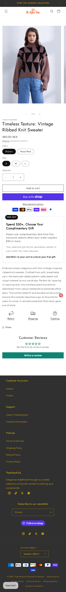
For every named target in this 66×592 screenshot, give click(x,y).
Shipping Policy (14, 448)
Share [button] (8, 327)
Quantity (6, 170)
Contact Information (16, 421)
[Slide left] (26, 114)
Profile (9, 395)
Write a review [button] (33, 355)
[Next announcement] (60, 3)
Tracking (54, 318)
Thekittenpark (20, 577)
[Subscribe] (50, 512)
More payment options (33, 204)
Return (11, 318)
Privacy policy (17, 581)
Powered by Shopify (36, 577)
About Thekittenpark (17, 414)
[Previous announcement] (5, 3)
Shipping (5, 141)
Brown (9, 151)
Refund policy (53, 577)
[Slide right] (39, 114)
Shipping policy (50, 581)
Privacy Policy (13, 461)
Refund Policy (13, 454)
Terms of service (33, 581)
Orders (10, 388)
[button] (6, 11)
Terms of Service (15, 441)
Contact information (34, 586)
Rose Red (25, 151)
